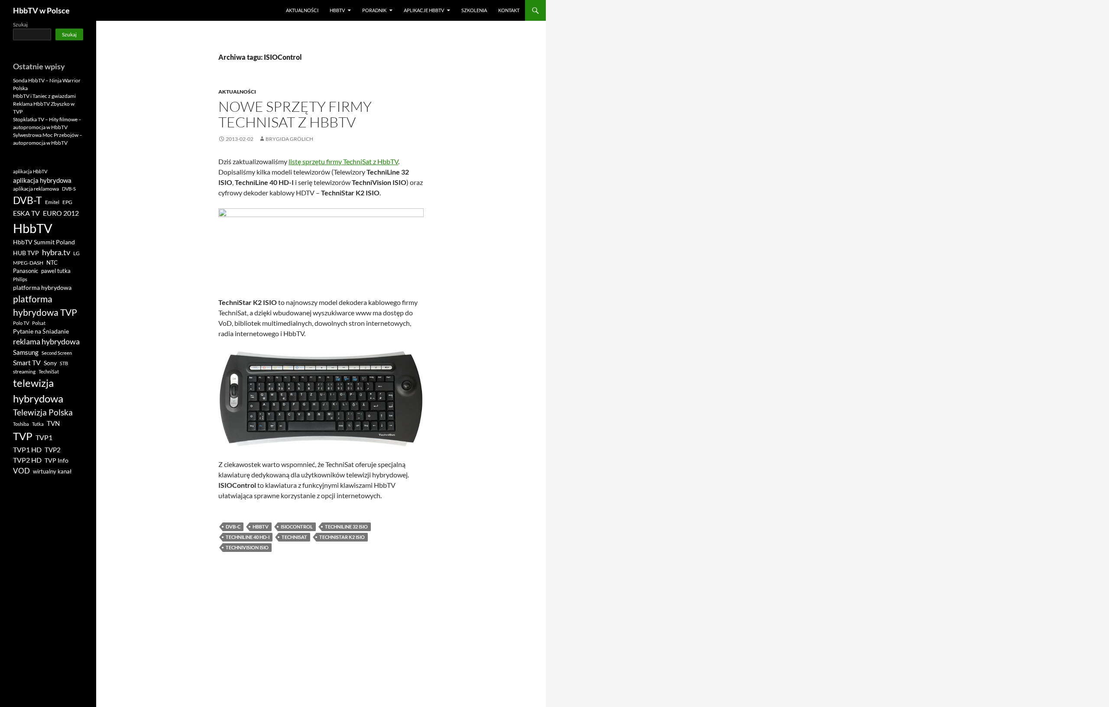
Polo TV (21, 323)
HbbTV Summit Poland (44, 242)
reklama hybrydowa (46, 341)
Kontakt (508, 10)
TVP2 (53, 450)
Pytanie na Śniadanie (41, 331)
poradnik (374, 10)
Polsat (38, 323)
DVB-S (69, 188)
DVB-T (27, 200)
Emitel (52, 202)
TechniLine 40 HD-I (247, 537)
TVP (22, 436)
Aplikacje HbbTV (424, 10)
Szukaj (20, 24)
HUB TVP (26, 252)
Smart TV (27, 362)
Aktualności (302, 10)
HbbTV (337, 10)
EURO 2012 (61, 213)
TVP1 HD (27, 449)
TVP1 (44, 437)
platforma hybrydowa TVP (45, 306)
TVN (53, 423)
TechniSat (294, 537)
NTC (52, 262)
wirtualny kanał (52, 471)
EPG (67, 202)
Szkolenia (474, 10)
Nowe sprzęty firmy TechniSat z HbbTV (295, 114)
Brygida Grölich (289, 139)
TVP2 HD (27, 460)
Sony (50, 362)
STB (64, 363)
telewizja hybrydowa (38, 391)
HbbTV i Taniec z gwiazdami (44, 96)
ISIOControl (297, 526)
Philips (20, 279)
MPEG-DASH (28, 262)
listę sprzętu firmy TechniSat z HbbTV (343, 161)
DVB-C (233, 526)
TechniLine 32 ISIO (346, 526)
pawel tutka (56, 270)
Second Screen (57, 353)
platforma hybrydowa (42, 287)
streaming (24, 371)
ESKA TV (26, 213)
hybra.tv (56, 252)
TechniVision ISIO (247, 547)
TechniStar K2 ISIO (342, 537)
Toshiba (21, 424)
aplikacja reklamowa (36, 188)
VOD (21, 470)
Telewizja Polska (43, 412)
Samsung (26, 352)
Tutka (38, 424)
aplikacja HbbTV (30, 171)
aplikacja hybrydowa (42, 180)
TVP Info (56, 460)
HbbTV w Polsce (41, 10)
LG (76, 253)
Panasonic (25, 271)
